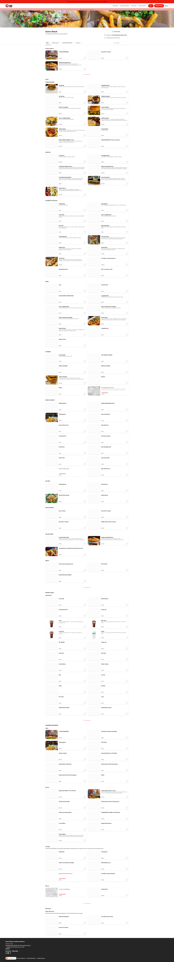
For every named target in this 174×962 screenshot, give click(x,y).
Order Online (159, 5)
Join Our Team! (142, 5)
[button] (48, 43)
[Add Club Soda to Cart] (84, 659)
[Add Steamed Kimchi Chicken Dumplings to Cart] (84, 781)
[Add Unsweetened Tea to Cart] (84, 615)
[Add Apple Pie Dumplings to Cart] (84, 922)
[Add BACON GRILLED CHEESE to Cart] (84, 581)
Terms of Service (21, 958)
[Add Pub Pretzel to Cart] (127, 748)
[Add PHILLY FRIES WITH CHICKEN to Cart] (127, 312)
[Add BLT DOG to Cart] (84, 231)
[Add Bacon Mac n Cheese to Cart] (84, 528)
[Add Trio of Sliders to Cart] (84, 829)
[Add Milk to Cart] (84, 681)
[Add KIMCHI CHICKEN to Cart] (127, 372)
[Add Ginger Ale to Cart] (127, 648)
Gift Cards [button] (133, 5)
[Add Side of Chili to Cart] (84, 464)
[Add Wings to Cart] (84, 393)
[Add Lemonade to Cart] (84, 604)
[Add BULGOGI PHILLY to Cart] (127, 183)
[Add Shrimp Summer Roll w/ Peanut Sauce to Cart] (127, 807)
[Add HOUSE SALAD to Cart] (84, 490)
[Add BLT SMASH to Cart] (84, 102)
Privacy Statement (31, 958)
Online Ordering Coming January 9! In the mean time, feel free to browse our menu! (84, 1)
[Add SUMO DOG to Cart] (84, 264)
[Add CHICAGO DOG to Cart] (127, 242)
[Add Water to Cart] (84, 692)
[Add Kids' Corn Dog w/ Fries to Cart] (127, 275)
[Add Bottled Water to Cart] (127, 604)
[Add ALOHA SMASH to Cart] (127, 113)
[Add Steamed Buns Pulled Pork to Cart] (84, 770)
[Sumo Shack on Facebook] (10, 953)
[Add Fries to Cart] (84, 291)
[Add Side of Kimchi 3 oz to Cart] (127, 474)
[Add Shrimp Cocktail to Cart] (84, 759)
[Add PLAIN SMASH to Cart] (127, 135)
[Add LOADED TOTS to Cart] (127, 334)
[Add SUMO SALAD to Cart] (127, 501)
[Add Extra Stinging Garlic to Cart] (127, 453)
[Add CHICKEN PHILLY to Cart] (127, 161)
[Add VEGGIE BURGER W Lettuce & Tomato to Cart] (127, 146)
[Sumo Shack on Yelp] (6, 953)
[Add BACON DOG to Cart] (127, 210)
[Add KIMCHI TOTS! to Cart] (84, 345)
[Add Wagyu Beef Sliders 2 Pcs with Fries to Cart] (84, 796)
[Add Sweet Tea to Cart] (127, 615)
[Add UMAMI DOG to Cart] (127, 253)
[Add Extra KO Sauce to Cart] (127, 431)
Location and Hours (124, 5)
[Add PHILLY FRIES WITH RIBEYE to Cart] (84, 323)
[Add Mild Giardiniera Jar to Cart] (127, 868)
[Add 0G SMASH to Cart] (84, 91)
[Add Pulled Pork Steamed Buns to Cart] (84, 818)
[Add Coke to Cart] (84, 626)
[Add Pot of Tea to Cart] (84, 703)
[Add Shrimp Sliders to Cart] (84, 840)
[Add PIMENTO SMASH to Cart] (127, 102)
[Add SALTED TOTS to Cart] (127, 291)
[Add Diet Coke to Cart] (127, 626)
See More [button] (105, 1)
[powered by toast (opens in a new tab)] (11, 958)
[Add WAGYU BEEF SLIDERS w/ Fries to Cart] (84, 146)
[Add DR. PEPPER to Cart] (84, 648)
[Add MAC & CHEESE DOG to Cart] (127, 221)
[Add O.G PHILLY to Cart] (84, 161)
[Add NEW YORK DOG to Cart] (127, 231)
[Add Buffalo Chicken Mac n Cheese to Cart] (127, 528)
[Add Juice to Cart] (127, 703)
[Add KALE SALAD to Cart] (127, 490)
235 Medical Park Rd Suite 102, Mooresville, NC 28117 (18, 945)
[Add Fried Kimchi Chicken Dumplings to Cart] (127, 737)
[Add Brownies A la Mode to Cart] (84, 933)
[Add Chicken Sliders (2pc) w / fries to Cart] (127, 796)
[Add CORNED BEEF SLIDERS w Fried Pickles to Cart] (127, 818)
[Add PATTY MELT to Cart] (127, 570)
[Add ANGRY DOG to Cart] (84, 253)
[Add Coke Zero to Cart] (84, 637)
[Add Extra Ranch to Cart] (84, 453)
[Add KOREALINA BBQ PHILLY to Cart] (84, 69)
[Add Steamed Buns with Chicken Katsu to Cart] (127, 770)
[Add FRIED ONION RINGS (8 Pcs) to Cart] (127, 409)
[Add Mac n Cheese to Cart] (84, 517)
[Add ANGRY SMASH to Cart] (127, 124)
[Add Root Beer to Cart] (127, 659)
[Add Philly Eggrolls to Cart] (84, 420)
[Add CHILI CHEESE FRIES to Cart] (84, 312)
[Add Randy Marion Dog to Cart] (84, 275)
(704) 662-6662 (9, 943)
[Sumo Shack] (8, 5)
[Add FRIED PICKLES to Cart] (84, 409)
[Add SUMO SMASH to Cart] (84, 135)
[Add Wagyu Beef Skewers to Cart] (127, 829)
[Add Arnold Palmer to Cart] (84, 670)
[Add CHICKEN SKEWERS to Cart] (84, 58)
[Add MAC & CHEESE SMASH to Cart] (84, 124)
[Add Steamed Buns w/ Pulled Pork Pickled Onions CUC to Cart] (84, 554)
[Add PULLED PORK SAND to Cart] (84, 543)
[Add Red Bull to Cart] (127, 692)
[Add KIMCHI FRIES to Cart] (84, 334)
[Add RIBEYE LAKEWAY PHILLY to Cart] (127, 172)
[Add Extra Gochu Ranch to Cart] (127, 442)
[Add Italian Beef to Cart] (84, 858)
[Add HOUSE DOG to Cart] (84, 210)
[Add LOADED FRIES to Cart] (127, 302)
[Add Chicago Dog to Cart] (127, 858)
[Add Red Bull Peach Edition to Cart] (84, 713)
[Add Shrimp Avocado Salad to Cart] (84, 807)
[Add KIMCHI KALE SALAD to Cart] (84, 501)
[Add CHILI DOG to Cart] (84, 221)
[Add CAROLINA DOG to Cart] (84, 242)
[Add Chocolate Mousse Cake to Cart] (127, 922)
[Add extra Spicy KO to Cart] (84, 442)
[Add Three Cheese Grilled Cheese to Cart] (84, 570)
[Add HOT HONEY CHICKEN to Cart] (127, 361)
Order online (15, 951)
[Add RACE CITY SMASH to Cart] (84, 113)
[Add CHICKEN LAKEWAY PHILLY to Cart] (84, 172)
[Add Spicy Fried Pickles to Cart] (127, 420)
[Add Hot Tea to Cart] (127, 681)
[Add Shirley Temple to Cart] (127, 670)
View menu (8, 951)
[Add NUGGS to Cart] (127, 383)
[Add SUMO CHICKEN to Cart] (84, 383)
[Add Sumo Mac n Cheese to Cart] (127, 58)
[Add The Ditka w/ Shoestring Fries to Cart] (127, 264)
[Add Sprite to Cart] (127, 637)
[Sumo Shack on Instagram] (8, 953)
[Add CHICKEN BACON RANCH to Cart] (84, 183)
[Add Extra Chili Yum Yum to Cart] (84, 431)
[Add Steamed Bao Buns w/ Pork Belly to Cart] (127, 759)
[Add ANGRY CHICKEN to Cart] (84, 372)
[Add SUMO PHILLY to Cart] (84, 194)
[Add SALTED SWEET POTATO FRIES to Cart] (84, 302)
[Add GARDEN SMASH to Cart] (127, 91)
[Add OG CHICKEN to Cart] (84, 361)
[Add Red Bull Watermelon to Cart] (127, 713)
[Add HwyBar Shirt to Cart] (127, 895)
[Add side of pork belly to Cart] (127, 464)
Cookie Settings (41, 958)
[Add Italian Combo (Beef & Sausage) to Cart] (84, 868)
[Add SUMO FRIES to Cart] (127, 323)
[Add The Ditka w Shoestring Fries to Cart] (127, 879)
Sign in (166, 5)
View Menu (115, 5)
